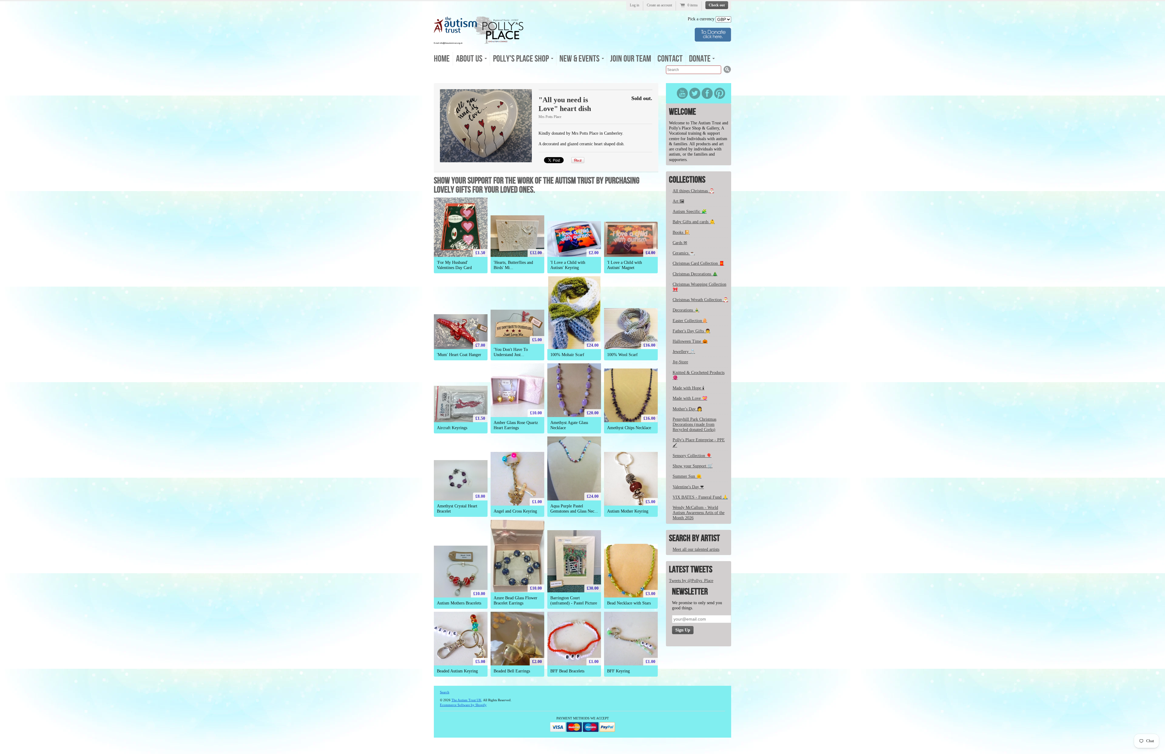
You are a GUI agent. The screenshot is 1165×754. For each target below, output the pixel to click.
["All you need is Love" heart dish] (486, 125)
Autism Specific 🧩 (690, 211)
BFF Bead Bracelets (567, 671)
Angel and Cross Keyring (515, 511)
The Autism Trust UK (466, 700)
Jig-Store (680, 362)
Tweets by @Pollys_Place (691, 580)
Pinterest (719, 93)
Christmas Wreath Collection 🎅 (700, 300)
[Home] (479, 42)
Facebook (707, 93)
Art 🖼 (678, 201)
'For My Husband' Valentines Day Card (454, 265)
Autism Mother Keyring (627, 511)
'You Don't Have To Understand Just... (511, 352)
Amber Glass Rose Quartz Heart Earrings (516, 425)
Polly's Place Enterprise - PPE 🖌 (699, 442)
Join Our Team (630, 58)
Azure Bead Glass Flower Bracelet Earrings (515, 600)
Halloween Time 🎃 (690, 341)
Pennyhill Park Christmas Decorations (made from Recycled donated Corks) (694, 424)
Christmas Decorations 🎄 (695, 274)
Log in (634, 5)
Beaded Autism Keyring (457, 671)
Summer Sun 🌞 (687, 476)
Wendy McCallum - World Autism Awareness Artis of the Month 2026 (698, 512)
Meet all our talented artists (696, 549)
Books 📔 (681, 232)
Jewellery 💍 (684, 351)
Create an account (659, 5)
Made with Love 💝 (690, 398)
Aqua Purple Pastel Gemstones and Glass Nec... (574, 508)
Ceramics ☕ (684, 253)
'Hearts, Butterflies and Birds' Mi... (513, 265)
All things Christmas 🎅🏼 (693, 191)
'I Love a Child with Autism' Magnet (624, 265)
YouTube (682, 93)
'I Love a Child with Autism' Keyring (567, 265)
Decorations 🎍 (686, 310)
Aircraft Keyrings (452, 428)
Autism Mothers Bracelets (459, 603)
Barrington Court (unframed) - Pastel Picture (573, 600)
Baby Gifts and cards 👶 (694, 222)
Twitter (694, 93)
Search (444, 692)
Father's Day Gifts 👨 (691, 331)
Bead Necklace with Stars (629, 603)
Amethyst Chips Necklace (629, 428)
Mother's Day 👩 (687, 409)
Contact (670, 58)
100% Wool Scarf (622, 354)
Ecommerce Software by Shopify (463, 705)
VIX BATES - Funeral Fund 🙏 (700, 497)
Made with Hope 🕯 (688, 388)
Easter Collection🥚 (690, 320)
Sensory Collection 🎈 (692, 455)
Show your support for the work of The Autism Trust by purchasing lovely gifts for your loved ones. (537, 185)
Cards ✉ (680, 243)
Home (442, 58)
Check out (717, 5)
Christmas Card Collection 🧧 (698, 263)
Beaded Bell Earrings (512, 671)
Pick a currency (702, 19)
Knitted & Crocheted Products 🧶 (698, 375)
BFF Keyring (618, 671)
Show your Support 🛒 (693, 466)
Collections (687, 179)
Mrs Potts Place (550, 117)
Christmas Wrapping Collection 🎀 (699, 287)
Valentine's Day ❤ (688, 487)
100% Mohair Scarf (567, 354)
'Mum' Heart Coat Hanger (459, 354)
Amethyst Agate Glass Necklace (569, 425)
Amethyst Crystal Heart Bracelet (457, 508)
